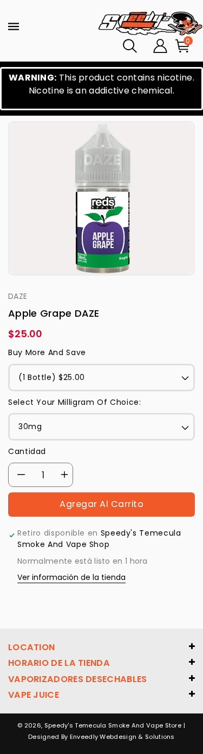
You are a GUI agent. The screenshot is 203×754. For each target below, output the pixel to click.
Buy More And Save (47, 352)
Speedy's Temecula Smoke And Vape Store (112, 725)
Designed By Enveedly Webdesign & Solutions (101, 736)
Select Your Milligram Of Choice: (74, 402)
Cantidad (27, 451)
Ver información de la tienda (71, 577)
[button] (130, 46)
